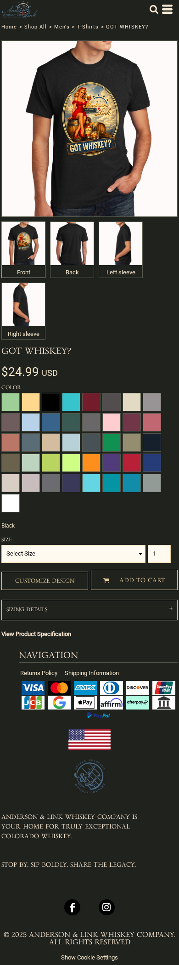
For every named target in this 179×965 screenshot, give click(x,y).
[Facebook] (72, 907)
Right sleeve (23, 333)
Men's (62, 27)
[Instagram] (107, 907)
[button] (153, 9)
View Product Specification (36, 633)
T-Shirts (88, 27)
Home (9, 27)
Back (72, 272)
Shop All (35, 27)
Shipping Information (92, 673)
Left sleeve (120, 272)
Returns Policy (38, 673)
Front (23, 272)
